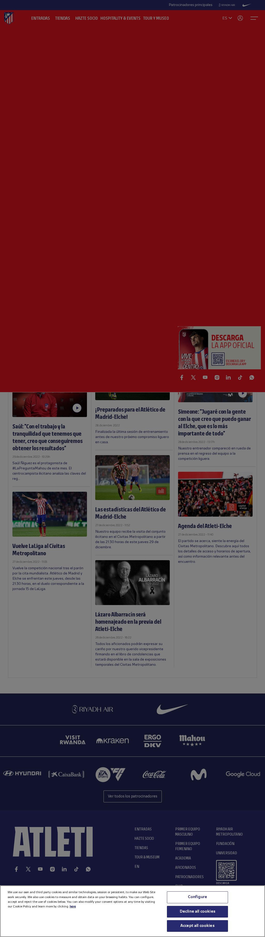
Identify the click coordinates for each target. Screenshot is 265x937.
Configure (197, 897)
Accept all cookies (197, 926)
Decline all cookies (197, 911)
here (73, 906)
